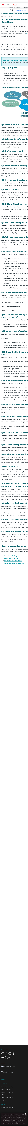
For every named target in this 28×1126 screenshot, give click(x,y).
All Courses (5, 1095)
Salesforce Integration (11, 558)
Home (10, 7)
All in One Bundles (7, 1097)
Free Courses (5, 1089)
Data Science (16, 7)
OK (26, 1114)
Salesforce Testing (10, 556)
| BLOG (14, 5)
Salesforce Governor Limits (13, 561)
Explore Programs (7, 1092)
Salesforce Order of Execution (14, 563)
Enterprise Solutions (8, 1087)
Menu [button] (23, 5)
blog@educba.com (20, 10)
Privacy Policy (21, 1123)
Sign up (3, 1100)
